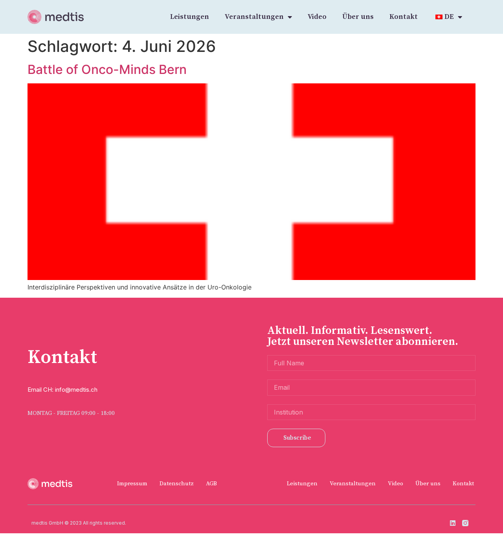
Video (317, 16)
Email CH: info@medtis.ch (62, 389)
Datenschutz (177, 483)
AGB (211, 483)
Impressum (132, 483)
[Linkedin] (452, 523)
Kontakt (403, 16)
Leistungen (189, 16)
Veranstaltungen (254, 16)
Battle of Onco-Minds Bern (107, 69)
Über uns (358, 16)
